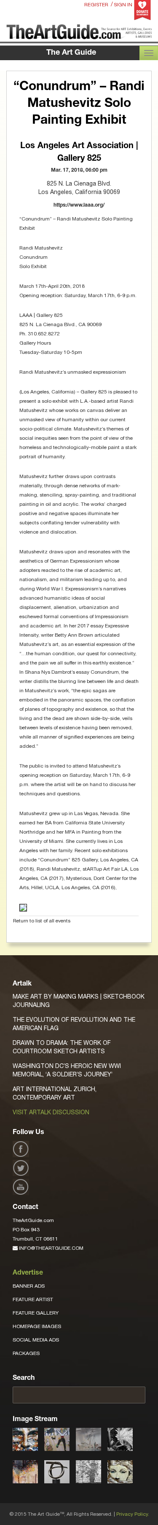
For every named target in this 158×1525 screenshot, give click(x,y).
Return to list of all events (41, 921)
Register (96, 5)
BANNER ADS (29, 1286)
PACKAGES (26, 1353)
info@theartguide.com (50, 1248)
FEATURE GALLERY (36, 1313)
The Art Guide (71, 53)
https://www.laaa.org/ (79, 205)
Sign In (123, 5)
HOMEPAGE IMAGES (37, 1326)
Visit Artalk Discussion (51, 1112)
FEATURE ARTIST (33, 1299)
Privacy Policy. (132, 1514)
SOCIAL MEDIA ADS (36, 1340)
